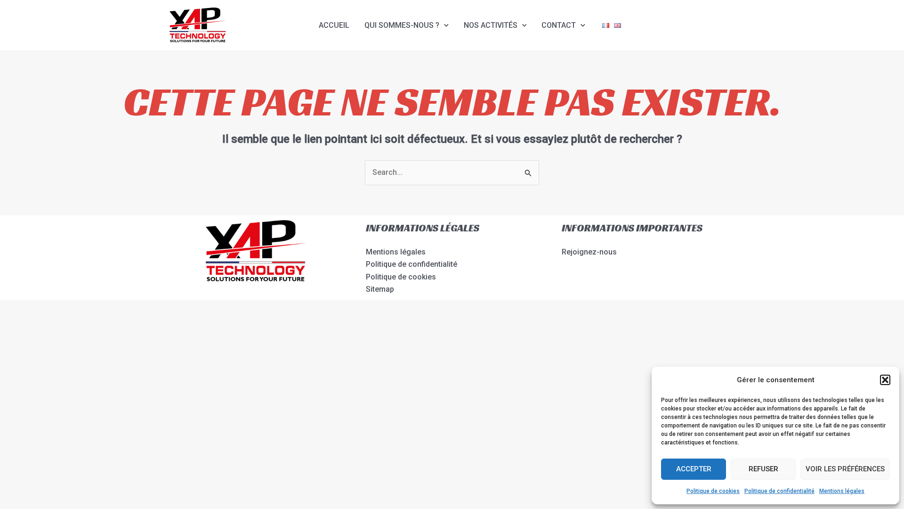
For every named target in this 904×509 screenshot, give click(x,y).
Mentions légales (841, 491)
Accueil (334, 25)
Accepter (693, 469)
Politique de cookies (713, 491)
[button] (885, 380)
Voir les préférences (845, 469)
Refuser (763, 469)
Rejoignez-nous (589, 251)
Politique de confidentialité (779, 491)
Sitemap (380, 289)
